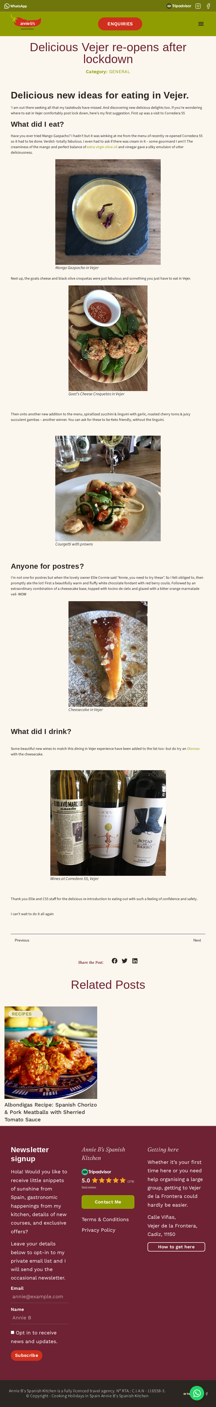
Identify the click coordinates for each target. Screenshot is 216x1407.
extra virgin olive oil (102, 147)
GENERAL (119, 71)
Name (17, 1309)
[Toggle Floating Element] (197, 1393)
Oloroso (193, 748)
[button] (201, 24)
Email (17, 1288)
